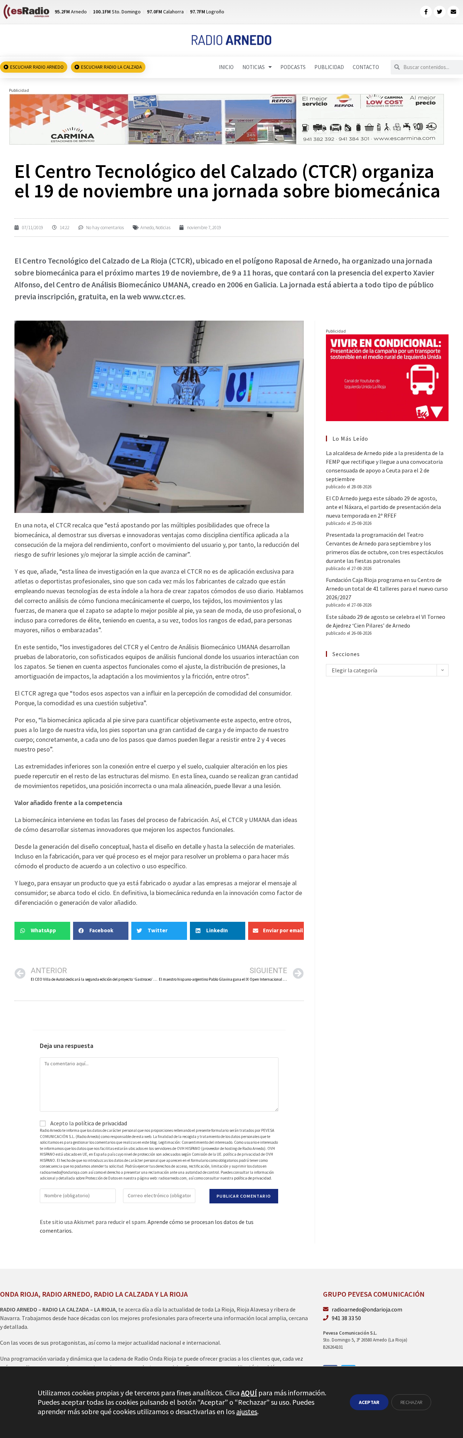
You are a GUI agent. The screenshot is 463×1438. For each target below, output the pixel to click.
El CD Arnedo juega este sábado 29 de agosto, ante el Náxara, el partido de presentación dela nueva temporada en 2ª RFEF (383, 507)
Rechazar (411, 1402)
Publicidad (329, 67)
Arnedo (147, 227)
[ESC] (227, 118)
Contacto (366, 67)
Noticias (253, 67)
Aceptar (369, 1402)
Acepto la (88, 1123)
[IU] (387, 377)
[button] (42, 931)
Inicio (226, 67)
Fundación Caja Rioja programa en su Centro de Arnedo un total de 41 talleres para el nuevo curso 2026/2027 (387, 588)
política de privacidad (101, 1123)
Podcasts (293, 67)
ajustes (246, 1411)
